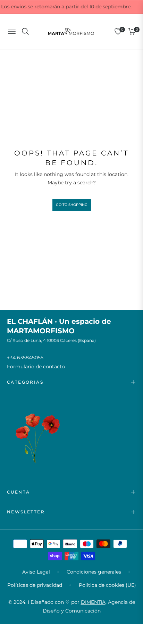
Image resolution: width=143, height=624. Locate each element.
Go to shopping (71, 204)
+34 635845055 (25, 357)
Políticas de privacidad (34, 585)
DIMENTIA (93, 602)
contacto (54, 366)
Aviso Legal (36, 572)
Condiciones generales (94, 572)
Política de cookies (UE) (107, 585)
